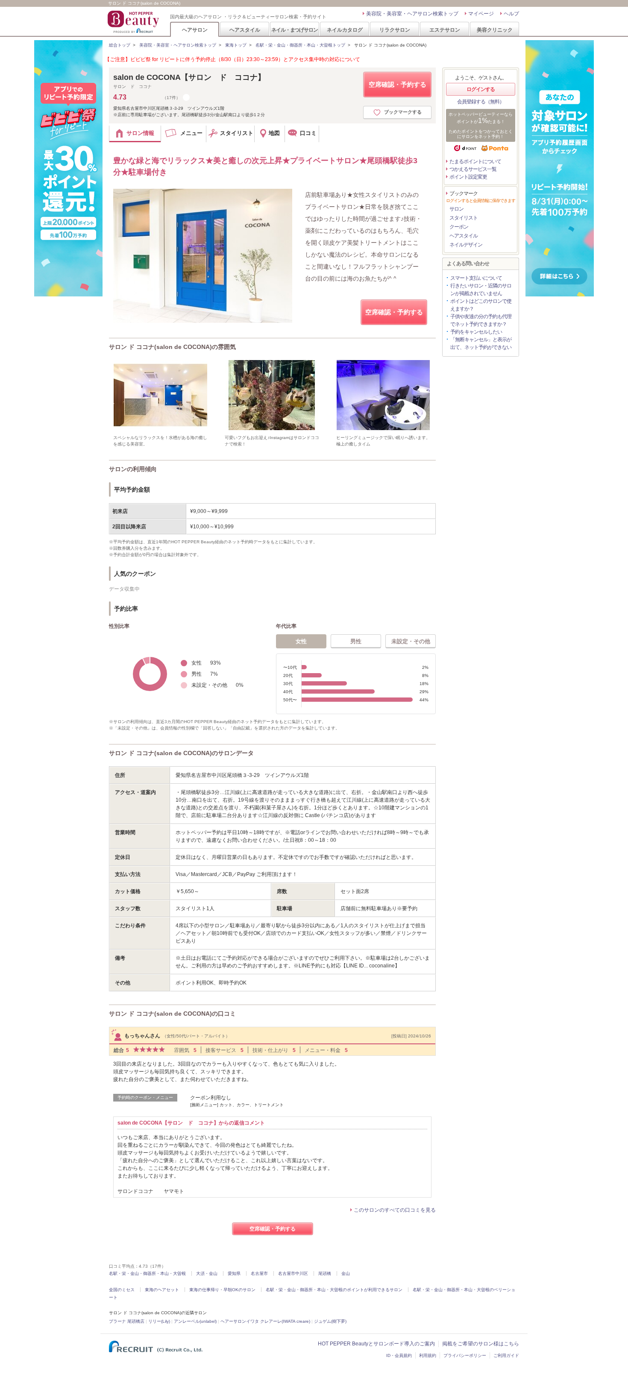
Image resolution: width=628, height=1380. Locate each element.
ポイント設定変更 (468, 177)
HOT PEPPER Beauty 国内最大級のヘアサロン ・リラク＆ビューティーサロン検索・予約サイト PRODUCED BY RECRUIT (134, 22)
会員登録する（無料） (480, 102)
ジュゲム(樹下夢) (330, 1321)
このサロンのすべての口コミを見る (395, 1210)
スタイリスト (463, 218)
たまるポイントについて (475, 161)
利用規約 (427, 1355)
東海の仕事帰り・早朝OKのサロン (222, 1289)
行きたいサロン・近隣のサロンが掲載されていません (480, 289)
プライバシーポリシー (464, 1355)
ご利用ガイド (506, 1355)
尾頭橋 (324, 1273)
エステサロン (444, 29)
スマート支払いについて (476, 278)
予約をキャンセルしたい (476, 332)
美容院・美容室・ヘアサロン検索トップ (412, 14)
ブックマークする (403, 111)
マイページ (481, 14)
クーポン (458, 227)
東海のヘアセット (162, 1289)
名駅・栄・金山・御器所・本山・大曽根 (147, 1273)
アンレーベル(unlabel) (195, 1321)
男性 (355, 641)
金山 (345, 1273)
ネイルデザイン (465, 245)
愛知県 (234, 1273)
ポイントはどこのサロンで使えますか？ (480, 305)
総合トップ (119, 45)
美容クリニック (495, 29)
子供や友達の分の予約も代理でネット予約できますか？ (480, 320)
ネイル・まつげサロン (294, 29)
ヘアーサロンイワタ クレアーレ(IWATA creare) (265, 1321)
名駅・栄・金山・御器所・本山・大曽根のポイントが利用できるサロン (334, 1289)
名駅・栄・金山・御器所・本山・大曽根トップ (300, 45)
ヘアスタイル (244, 29)
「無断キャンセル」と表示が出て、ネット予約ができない (480, 343)
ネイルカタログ (345, 29)
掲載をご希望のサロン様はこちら (480, 1344)
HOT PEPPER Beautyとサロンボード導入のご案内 (376, 1344)
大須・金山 (206, 1273)
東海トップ (236, 45)
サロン (456, 209)
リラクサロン (394, 29)
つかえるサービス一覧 (472, 169)
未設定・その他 (410, 641)
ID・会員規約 (399, 1355)
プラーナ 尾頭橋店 (126, 1321)
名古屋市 (259, 1273)
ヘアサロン (195, 29)
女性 (301, 641)
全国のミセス (122, 1289)
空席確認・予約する (397, 84)
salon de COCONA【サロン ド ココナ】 (189, 77)
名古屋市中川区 (293, 1273)
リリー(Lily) (159, 1321)
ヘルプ (511, 14)
